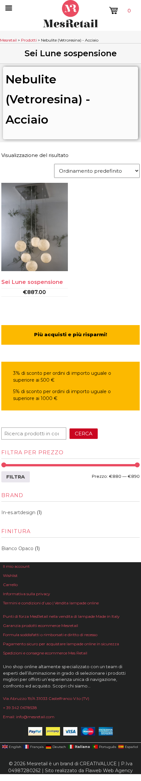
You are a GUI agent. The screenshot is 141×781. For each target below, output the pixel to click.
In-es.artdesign (18, 512)
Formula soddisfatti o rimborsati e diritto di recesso (50, 634)
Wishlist (10, 575)
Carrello (10, 584)
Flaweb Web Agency (109, 770)
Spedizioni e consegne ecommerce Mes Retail (45, 653)
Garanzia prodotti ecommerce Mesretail (40, 625)
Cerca (83, 433)
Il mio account (16, 566)
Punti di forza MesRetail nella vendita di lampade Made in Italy (61, 616)
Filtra (15, 477)
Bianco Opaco (17, 548)
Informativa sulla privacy (26, 593)
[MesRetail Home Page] (70, 26)
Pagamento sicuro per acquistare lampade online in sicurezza (61, 643)
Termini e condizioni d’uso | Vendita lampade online (51, 602)
